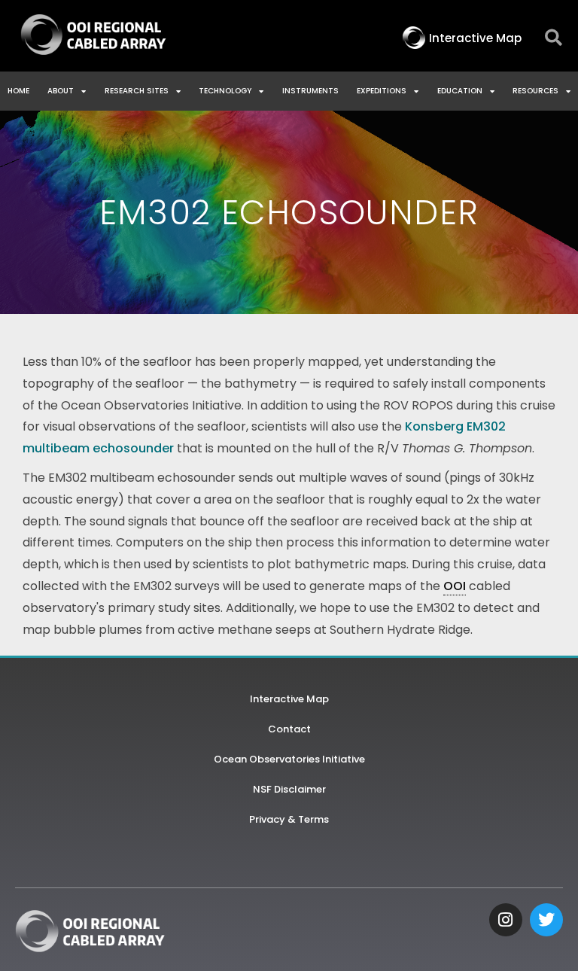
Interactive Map (289, 699)
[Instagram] (505, 919)
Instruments (310, 90)
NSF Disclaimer (289, 789)
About (60, 90)
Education (459, 90)
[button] (553, 38)
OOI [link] (454, 586)
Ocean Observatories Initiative (289, 759)
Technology (225, 90)
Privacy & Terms (289, 819)
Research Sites (137, 90)
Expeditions (381, 90)
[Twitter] (546, 919)
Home (18, 90)
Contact (289, 729)
